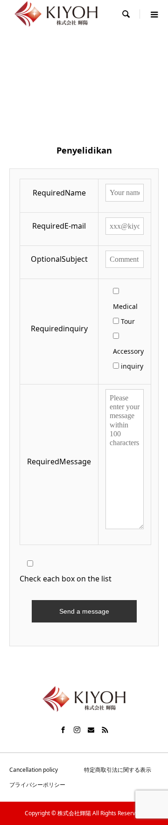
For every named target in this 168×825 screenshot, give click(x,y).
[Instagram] (77, 730)
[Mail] (91, 730)
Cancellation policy (33, 770)
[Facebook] (63, 730)
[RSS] (105, 730)
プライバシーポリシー (37, 785)
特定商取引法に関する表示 (117, 770)
